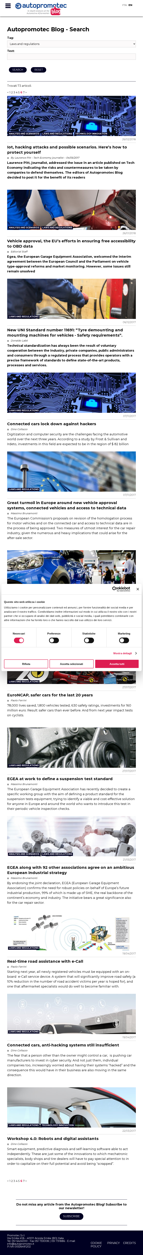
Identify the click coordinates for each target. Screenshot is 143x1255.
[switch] (54, 640)
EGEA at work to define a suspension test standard (60, 778)
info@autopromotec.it (20, 1243)
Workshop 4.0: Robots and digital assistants (53, 1138)
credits (129, 1243)
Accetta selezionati (71, 663)
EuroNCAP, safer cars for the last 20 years (50, 695)
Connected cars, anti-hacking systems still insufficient (63, 1045)
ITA (124, 5)
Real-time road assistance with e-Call (45, 961)
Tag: (10, 38)
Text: (10, 51)
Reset (38, 69)
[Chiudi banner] (138, 589)
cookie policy (96, 1244)
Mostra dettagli (122, 653)
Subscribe (71, 1216)
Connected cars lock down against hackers (51, 424)
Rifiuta (26, 663)
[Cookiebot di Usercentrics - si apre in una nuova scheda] (115, 589)
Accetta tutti (117, 663)
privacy (113, 1243)
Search (17, 69)
